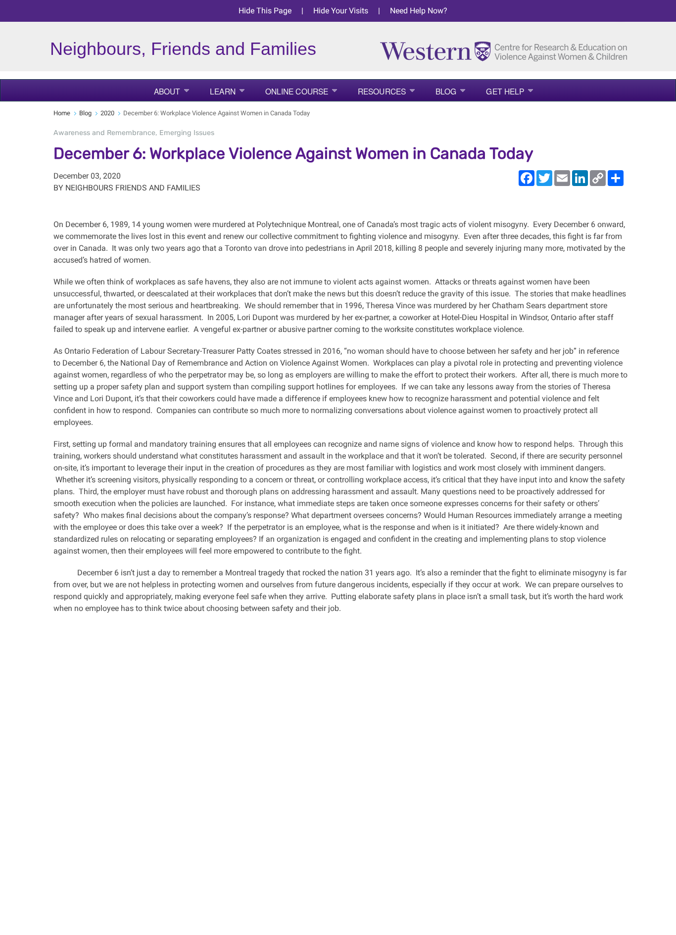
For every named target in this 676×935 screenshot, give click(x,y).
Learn (223, 91)
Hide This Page (265, 10)
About (167, 91)
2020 (107, 113)
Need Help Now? (418, 10)
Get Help (505, 91)
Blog (445, 91)
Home (61, 113)
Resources (382, 91)
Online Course (296, 91)
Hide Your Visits (340, 10)
